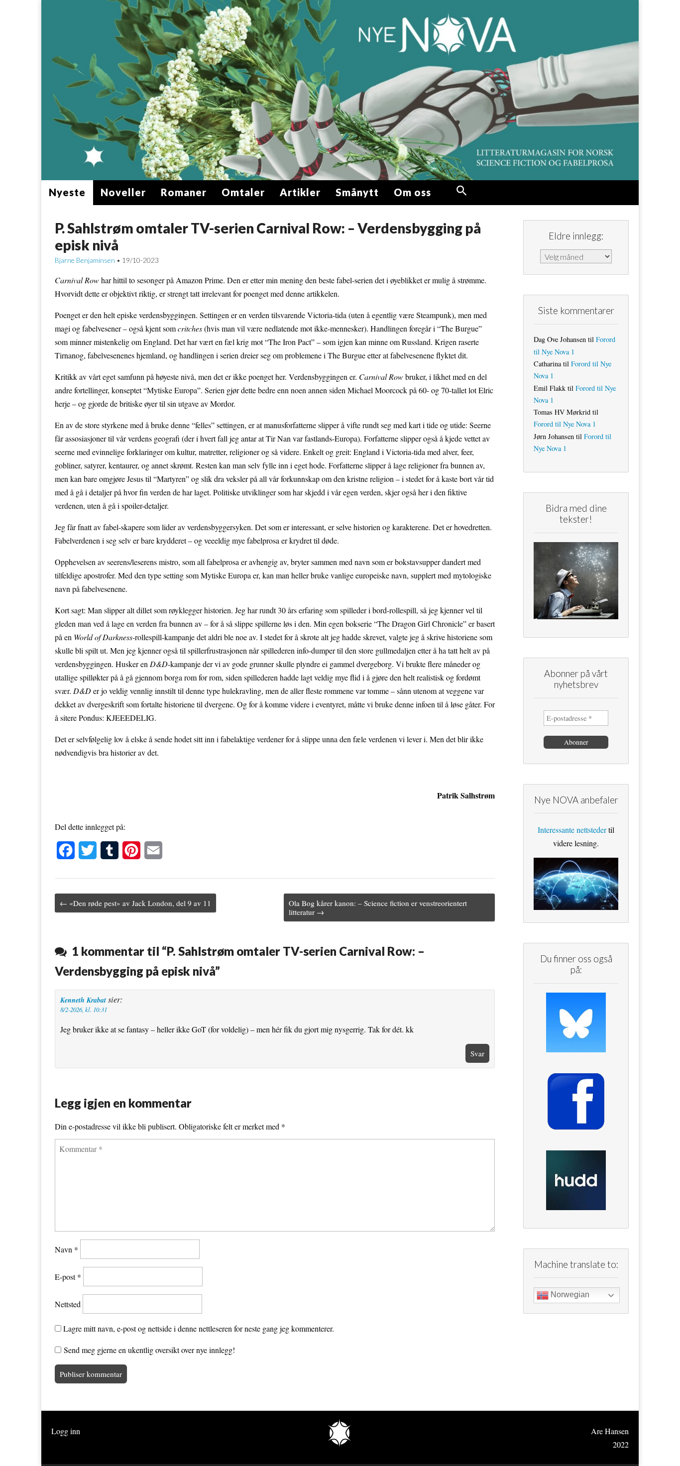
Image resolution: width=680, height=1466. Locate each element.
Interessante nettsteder (572, 829)
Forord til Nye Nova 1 (565, 424)
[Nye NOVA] (340, 90)
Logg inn (65, 1431)
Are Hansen (610, 1431)
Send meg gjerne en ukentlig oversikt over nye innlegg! (148, 1350)
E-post (68, 1276)
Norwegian (569, 1294)
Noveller (123, 192)
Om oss (412, 192)
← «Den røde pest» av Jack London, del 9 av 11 (135, 903)
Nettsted (68, 1304)
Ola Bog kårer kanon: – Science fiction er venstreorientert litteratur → (378, 907)
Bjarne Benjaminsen (85, 260)
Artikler (300, 192)
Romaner (184, 192)
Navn (66, 1249)
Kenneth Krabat (83, 1000)
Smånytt (357, 192)
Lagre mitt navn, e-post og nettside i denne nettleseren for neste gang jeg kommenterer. (198, 1328)
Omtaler (243, 192)
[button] (462, 191)
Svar (477, 1053)
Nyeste (67, 192)
